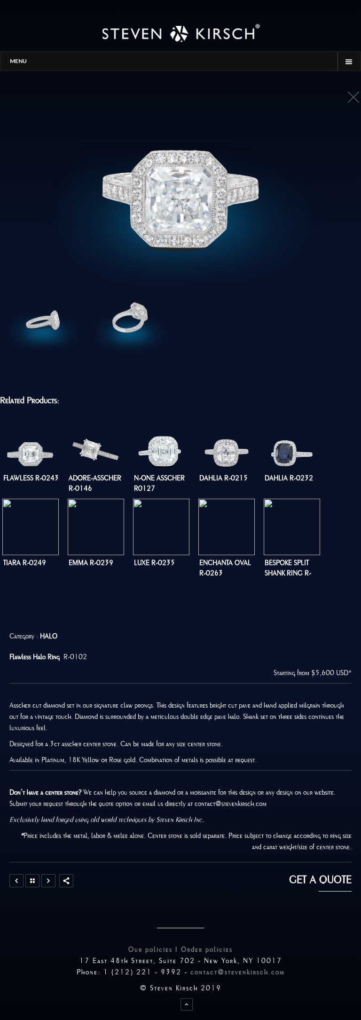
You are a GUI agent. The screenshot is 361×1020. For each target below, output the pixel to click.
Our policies (150, 949)
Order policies (207, 949)
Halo (48, 636)
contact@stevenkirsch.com (237, 972)
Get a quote (320, 879)
